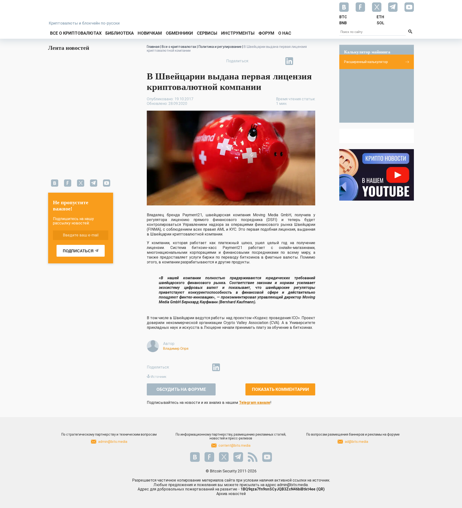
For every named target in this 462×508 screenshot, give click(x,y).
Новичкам (150, 33)
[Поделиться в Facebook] (256, 61)
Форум (266, 33)
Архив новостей (231, 493)
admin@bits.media (112, 442)
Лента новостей (68, 48)
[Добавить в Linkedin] (289, 61)
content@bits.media (234, 445)
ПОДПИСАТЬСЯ (78, 251)
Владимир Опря (175, 348)
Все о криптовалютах (76, 33)
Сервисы (207, 33)
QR (320, 489)
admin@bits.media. (292, 485)
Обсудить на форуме (181, 389)
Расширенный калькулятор (366, 62)
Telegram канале (254, 402)
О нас (284, 33)
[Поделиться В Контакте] (300, 61)
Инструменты (238, 33)
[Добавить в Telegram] (278, 61)
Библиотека (119, 33)
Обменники (179, 33)
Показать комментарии (280, 389)
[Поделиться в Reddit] (311, 61)
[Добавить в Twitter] (267, 61)
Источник (158, 377)
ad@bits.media (356, 442)
